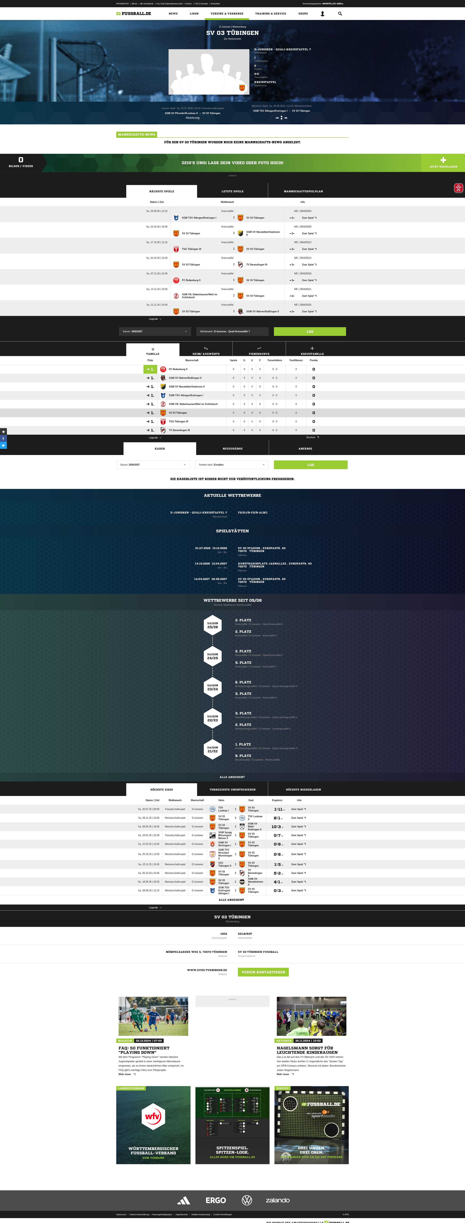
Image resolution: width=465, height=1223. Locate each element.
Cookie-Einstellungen (222, 1214)
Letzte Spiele (233, 191)
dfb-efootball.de (146, 4)
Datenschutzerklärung (139, 1214)
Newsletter (215, 4)
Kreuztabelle (312, 354)
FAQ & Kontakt (201, 4)
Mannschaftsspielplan (303, 191)
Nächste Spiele (161, 191)
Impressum (121, 1214)
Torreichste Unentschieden (233, 789)
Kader (160, 448)
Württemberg (239, 26)
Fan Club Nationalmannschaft (169, 4)
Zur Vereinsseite (232, 38)
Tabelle (152, 354)
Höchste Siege (161, 789)
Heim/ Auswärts (206, 354)
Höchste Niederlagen (303, 789)
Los (310, 331)
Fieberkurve (259, 354)
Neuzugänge (233, 448)
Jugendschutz (181, 1214)
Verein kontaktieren (263, 972)
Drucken (310, 437)
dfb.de (134, 4)
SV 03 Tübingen (232, 917)
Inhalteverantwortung (200, 1214)
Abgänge (305, 448)
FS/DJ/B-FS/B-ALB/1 (253, 512)
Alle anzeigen (231, 777)
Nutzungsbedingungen (162, 1214)
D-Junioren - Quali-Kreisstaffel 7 (282, 49)
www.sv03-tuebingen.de (207, 970)
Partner (188, 4)
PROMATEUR (122, 4)
